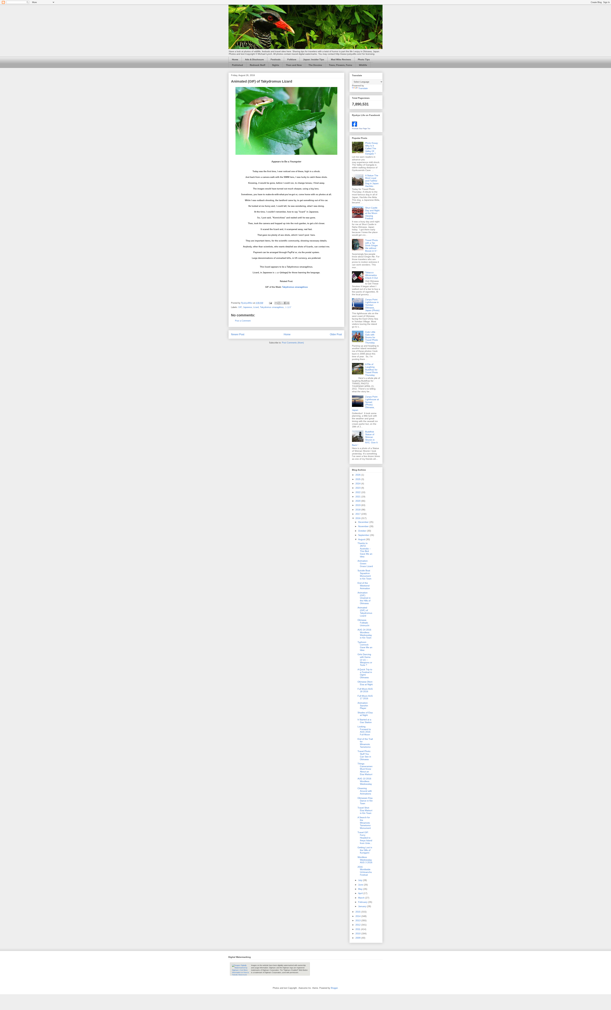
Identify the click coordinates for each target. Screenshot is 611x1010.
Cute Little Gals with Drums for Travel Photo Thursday (371, 337)
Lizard (256, 307)
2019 (358, 505)
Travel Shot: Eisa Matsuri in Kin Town (365, 810)
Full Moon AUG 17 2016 (365, 697)
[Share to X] (282, 303)
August (362, 539)
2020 (358, 501)
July (360, 880)
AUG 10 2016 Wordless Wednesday (365, 781)
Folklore (291, 59)
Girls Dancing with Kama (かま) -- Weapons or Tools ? (365, 659)
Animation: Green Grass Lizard (365, 564)
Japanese (247, 307)
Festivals (276, 59)
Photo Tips (364, 59)
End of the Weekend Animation (364, 586)
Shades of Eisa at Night (365, 714)
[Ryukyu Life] (354, 126)
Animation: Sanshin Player (363, 706)
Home (235, 59)
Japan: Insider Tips (313, 59)
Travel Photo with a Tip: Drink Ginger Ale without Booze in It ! (371, 245)
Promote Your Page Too (361, 128)
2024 (358, 483)
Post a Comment (243, 321)
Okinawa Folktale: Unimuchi (363, 623)
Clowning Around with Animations (365, 791)
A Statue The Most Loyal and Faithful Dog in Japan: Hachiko (372, 180)
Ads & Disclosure (254, 59)
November (363, 526)
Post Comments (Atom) (293, 342)
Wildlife (363, 65)
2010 (358, 933)
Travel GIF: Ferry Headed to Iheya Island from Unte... (365, 837)
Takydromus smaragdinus (295, 287)
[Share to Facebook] (285, 303)
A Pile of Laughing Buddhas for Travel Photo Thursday (371, 369)
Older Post (336, 334)
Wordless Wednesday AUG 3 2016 (365, 860)
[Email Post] (270, 303)
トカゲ (288, 307)
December (363, 522)
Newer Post (237, 334)
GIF (240, 307)
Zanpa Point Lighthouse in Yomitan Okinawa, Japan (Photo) (372, 304)
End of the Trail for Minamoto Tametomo (365, 743)
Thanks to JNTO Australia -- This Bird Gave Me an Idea (365, 550)
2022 (358, 492)
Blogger (334, 988)
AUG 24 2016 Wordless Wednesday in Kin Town (365, 633)
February (363, 902)
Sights (275, 65)
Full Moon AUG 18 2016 (365, 690)
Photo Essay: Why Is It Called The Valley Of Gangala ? (371, 148)
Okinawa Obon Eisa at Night (365, 683)
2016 (358, 518)
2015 (358, 911)
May (360, 889)
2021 (358, 496)
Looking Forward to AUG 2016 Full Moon (364, 730)
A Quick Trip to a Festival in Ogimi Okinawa (365, 673)
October (362, 530)
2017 (358, 514)
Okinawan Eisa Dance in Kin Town (365, 801)
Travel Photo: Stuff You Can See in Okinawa (364, 755)
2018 (358, 509)
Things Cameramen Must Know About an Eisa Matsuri (365, 769)
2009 (358, 938)
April (360, 893)
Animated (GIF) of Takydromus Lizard (365, 611)
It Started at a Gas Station (365, 721)
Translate (363, 88)
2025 (358, 479)
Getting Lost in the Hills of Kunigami (365, 850)
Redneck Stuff (257, 65)
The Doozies (315, 65)
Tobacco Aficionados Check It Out (371, 275)
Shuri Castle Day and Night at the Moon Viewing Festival (372, 213)
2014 (358, 916)
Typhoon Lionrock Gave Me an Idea (365, 646)
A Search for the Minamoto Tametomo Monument (364, 822)
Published (237, 65)
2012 (358, 924)
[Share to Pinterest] (288, 303)
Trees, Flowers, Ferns (340, 65)
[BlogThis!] (279, 303)
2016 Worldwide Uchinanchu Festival (365, 871)
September (364, 535)
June (361, 884)
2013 (358, 920)
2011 (358, 929)
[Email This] (276, 303)
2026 (358, 475)
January (362, 906)
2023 (358, 488)
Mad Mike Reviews (341, 59)
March (361, 897)
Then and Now (294, 65)
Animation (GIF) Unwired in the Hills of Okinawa (364, 598)
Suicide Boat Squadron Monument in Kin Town (364, 574)
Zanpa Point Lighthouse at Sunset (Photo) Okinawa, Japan (365, 403)
